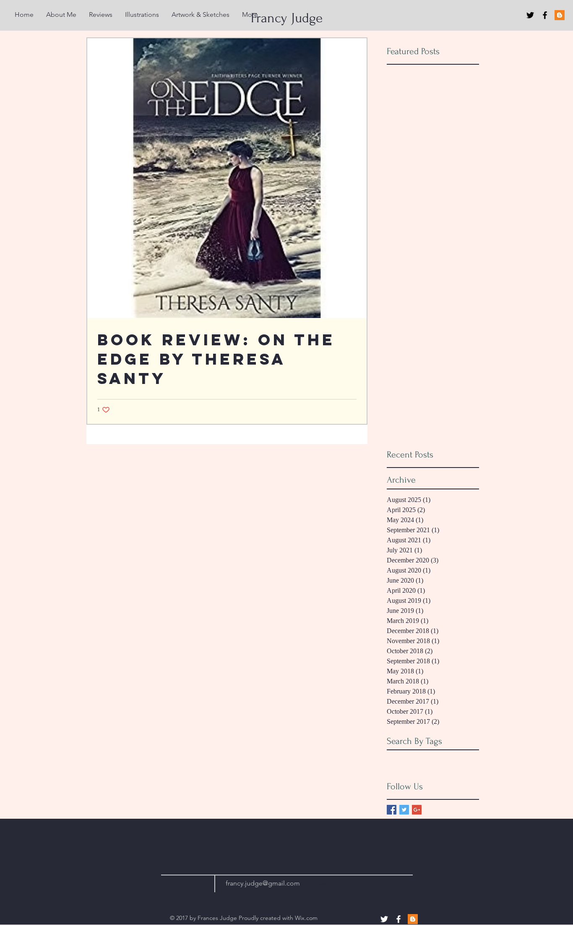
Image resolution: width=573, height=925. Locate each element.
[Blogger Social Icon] (560, 15)
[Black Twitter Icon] (530, 15)
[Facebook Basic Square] (391, 810)
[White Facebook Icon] (398, 919)
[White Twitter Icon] (384, 919)
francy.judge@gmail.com (263, 883)
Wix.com (306, 918)
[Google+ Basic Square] (417, 810)
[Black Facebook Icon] (545, 15)
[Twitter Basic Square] (404, 810)
